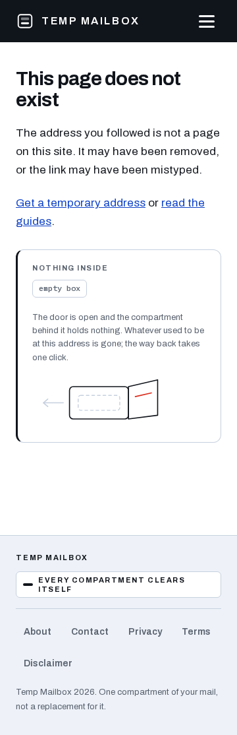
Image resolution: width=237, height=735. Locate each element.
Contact (90, 632)
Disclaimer (48, 663)
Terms (196, 632)
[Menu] (206, 21)
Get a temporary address (80, 203)
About (37, 632)
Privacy (145, 632)
